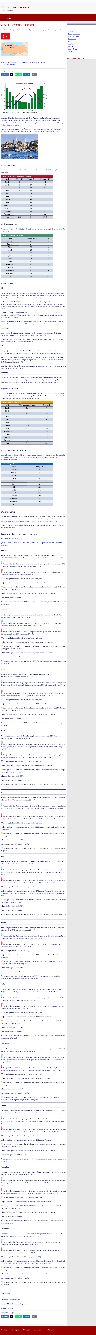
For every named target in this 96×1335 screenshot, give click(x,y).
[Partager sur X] (11, 74)
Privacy (50, 1329)
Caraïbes (71, 44)
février (10, 542)
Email (34, 75)
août (37, 542)
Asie (69, 41)
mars (15, 542)
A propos (15, 1329)
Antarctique (72, 39)
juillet (33, 542)
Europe (70, 46)
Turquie (34, 62)
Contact (26, 1329)
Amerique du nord (74, 34)
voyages (15, 7)
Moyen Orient (23, 62)
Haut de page (5, 1293)
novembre (59, 542)
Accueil (13, 62)
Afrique (70, 31)
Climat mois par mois (8, 64)
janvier (4, 542)
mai (24, 542)
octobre (51, 542)
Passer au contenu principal (9, 1)
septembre (44, 542)
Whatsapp (18, 75)
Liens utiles (38, 1329)
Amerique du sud (74, 36)
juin (28, 542)
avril (19, 542)
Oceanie (70, 51)
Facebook (5, 75)
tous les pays (8, 1308)
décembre (4, 545)
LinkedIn (27, 75)
